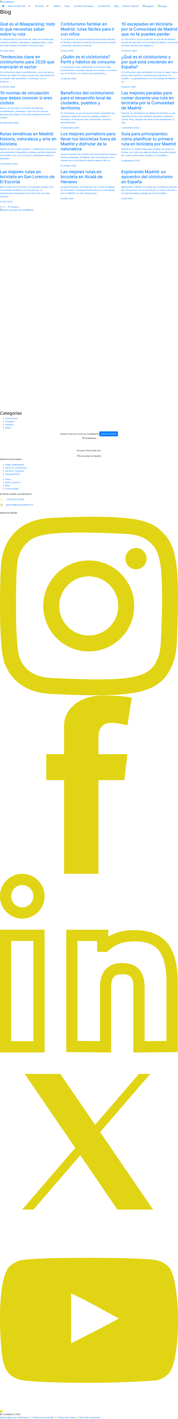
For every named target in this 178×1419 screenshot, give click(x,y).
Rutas (8, 427)
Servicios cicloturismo (16, 467)
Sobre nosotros (12, 482)
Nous (67, 6)
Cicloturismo (11, 418)
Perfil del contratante (89, 1417)
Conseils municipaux (84, 6)
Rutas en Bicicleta (17, 6)
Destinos (9, 424)
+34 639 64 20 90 (15, 499)
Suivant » (15, 206)
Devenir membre (130, 6)
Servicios (39, 6)
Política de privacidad (43, 1417)
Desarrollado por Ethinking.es (14, 1417)
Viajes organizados (14, 464)
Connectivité (104, 6)
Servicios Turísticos (14, 471)
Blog (116, 6)
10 (9, 206)
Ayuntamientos (12, 474)
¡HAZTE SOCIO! (108, 434)
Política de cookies (66, 1417)
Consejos (9, 421)
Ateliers (57, 6)
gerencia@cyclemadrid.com (19, 504)
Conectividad (11, 488)
